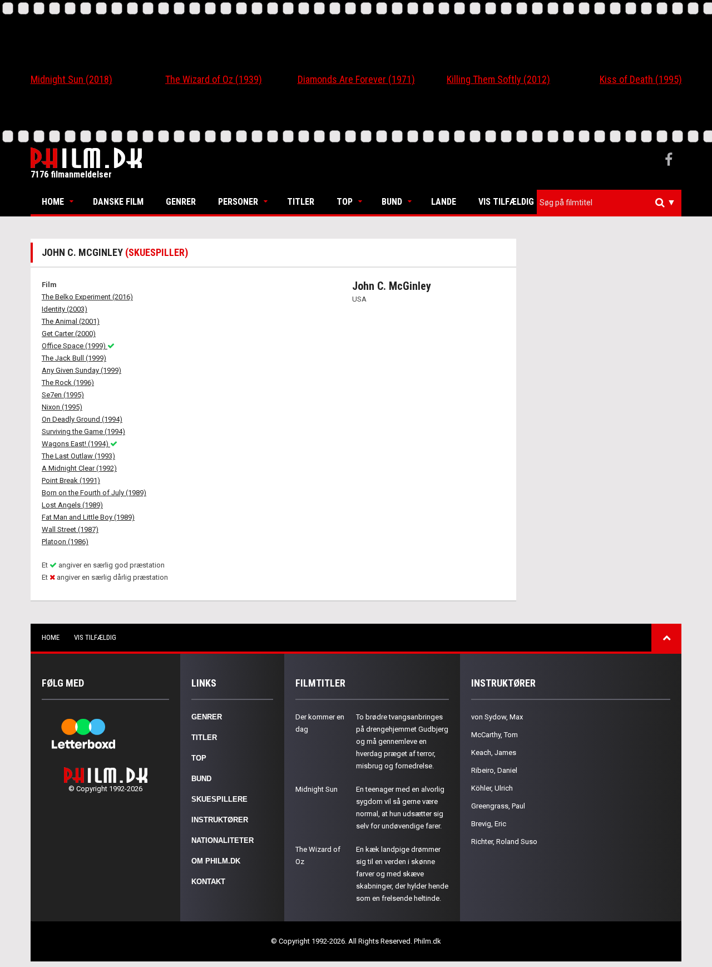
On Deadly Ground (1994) (82, 419)
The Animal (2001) (71, 321)
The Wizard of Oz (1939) (213, 79)
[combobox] (609, 203)
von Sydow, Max (497, 717)
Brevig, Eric (488, 824)
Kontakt (208, 881)
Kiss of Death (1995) (641, 79)
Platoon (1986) (65, 541)
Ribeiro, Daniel (494, 770)
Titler (300, 201)
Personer (238, 201)
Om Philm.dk (215, 861)
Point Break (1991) (71, 480)
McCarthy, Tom (494, 735)
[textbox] (612, 203)
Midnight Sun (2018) (71, 79)
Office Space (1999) (74, 346)
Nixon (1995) (62, 407)
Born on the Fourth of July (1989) (94, 493)
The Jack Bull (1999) (74, 358)
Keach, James (493, 752)
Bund (392, 201)
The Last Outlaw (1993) (78, 456)
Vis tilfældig (506, 201)
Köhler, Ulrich (492, 788)
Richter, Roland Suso (504, 841)
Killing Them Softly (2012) (498, 79)
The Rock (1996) (68, 382)
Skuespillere (219, 799)
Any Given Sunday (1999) (81, 370)
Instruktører (219, 820)
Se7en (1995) (63, 395)
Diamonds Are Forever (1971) (356, 79)
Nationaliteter (222, 840)
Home (53, 201)
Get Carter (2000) (69, 333)
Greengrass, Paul (498, 806)
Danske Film (118, 201)
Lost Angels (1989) (72, 505)
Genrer (181, 201)
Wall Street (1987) (70, 529)
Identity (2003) (64, 309)
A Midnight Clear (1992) (79, 468)
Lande (443, 201)
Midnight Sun (316, 789)
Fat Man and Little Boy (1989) (88, 517)
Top (345, 201)
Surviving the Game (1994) (83, 431)
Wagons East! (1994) (76, 444)
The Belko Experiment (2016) (87, 297)
